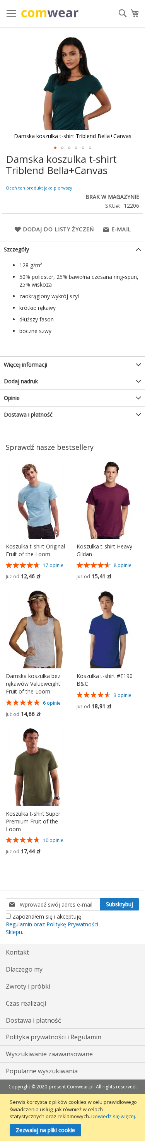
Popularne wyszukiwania (42, 1071)
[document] (73, 1117)
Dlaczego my (24, 969)
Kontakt (17, 952)
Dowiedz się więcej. (113, 1116)
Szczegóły (16, 249)
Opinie (12, 397)
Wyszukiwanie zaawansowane (49, 1054)
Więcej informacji (25, 364)
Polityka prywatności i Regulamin (53, 1037)
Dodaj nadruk (21, 381)
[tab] (72, 249)
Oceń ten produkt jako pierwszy (39, 188)
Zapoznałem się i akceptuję (52, 924)
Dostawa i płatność (28, 414)
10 (53, 840)
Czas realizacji (26, 1003)
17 (53, 565)
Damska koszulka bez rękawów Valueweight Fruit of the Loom (33, 683)
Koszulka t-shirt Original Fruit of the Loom (35, 550)
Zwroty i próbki (28, 986)
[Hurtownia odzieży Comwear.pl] (49, 13)
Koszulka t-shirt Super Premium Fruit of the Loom (33, 821)
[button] (55, 148)
